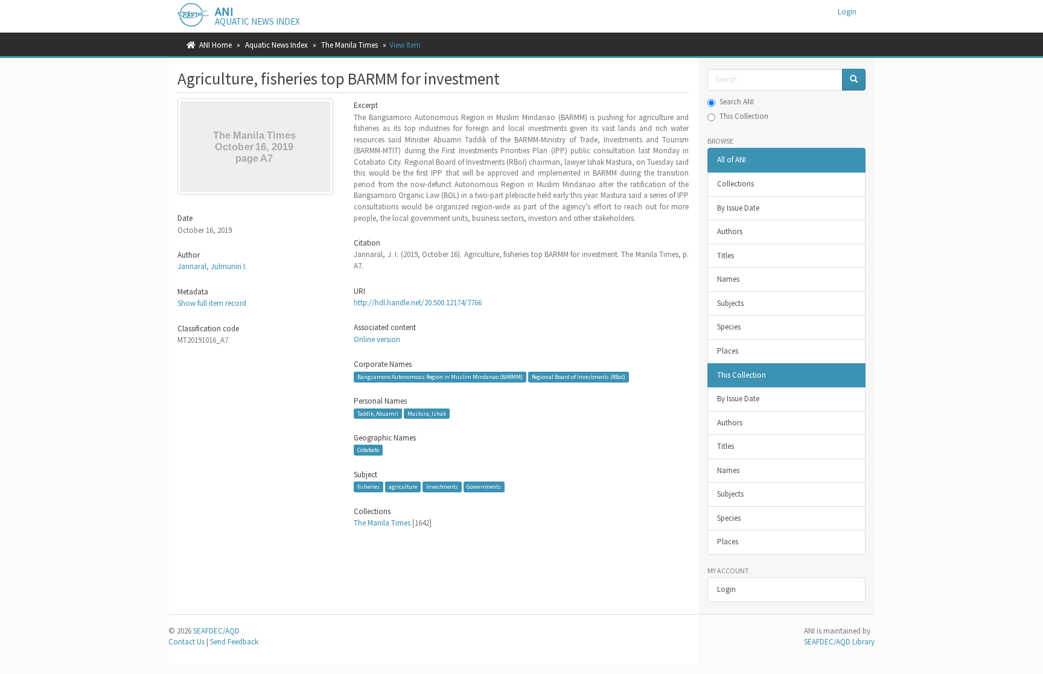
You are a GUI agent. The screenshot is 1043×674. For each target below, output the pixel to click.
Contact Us (186, 642)
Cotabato (368, 450)
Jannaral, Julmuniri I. (212, 266)
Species (729, 327)
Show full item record (211, 303)
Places (727, 351)
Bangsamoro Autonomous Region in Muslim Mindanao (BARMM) (440, 377)
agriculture (403, 487)
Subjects (730, 303)
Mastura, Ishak (426, 413)
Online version (377, 339)
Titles (725, 255)
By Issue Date (738, 208)
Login (726, 589)
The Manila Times (349, 45)
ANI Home (215, 45)
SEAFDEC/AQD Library (839, 642)
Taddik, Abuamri (377, 413)
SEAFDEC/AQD (216, 631)
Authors (729, 231)
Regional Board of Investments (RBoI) (578, 377)
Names (728, 279)
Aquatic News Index (276, 45)
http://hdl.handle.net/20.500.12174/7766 (418, 302)
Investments (442, 487)
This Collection (743, 116)
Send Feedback (234, 642)
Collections (735, 184)
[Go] (854, 80)
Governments (484, 487)
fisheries (368, 487)
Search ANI (736, 102)
